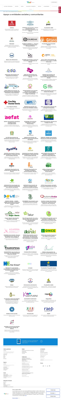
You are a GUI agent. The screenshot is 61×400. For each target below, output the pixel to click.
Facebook (45, 366)
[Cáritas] (11, 23)
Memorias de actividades (44, 354)
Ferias (4, 352)
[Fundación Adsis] (48, 280)
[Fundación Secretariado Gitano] (48, 39)
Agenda (4, 350)
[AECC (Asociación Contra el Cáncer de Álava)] (48, 86)
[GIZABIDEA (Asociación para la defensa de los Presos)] (30, 197)
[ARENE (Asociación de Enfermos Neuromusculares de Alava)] (30, 133)
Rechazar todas (53, 396)
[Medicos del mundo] (11, 309)
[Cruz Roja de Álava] (11, 102)
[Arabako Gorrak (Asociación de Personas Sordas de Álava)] (11, 322)
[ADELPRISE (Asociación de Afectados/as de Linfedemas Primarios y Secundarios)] (11, 86)
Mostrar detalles (15, 398)
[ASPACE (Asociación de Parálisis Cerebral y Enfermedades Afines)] (30, 165)
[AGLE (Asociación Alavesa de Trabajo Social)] (48, 117)
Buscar (60, 11)
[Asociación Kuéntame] (30, 294)
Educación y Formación (30, 6)
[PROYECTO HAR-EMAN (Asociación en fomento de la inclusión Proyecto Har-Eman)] (11, 263)
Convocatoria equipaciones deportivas (27, 359)
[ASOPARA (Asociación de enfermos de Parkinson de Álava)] (11, 165)
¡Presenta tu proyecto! (26, 358)
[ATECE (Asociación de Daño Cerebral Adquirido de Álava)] (48, 181)
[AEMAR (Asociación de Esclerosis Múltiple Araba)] (30, 102)
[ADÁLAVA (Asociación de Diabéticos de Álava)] (11, 70)
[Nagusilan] (48, 294)
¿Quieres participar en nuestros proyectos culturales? (27, 373)
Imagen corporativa (43, 355)
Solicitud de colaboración (25, 368)
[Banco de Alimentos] (11, 55)
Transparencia (42, 356)
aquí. (26, 395)
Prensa (30, 9)
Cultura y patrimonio (7, 349)
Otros (12, 352)
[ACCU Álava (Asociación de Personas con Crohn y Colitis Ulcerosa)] (48, 55)
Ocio (4, 355)
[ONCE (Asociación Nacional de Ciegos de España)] (48, 230)
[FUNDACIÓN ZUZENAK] (30, 247)
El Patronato (42, 351)
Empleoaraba (24, 351)
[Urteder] (30, 263)
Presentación (42, 350)
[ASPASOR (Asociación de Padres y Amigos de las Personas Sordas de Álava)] (30, 181)
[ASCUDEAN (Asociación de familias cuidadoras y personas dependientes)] (48, 149)
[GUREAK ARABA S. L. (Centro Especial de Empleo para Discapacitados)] (30, 39)
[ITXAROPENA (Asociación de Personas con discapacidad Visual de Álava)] (11, 247)
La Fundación (54, 6)
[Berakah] (11, 39)
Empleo (39, 6)
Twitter (43, 366)
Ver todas (4, 358)
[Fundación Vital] (4, 4)
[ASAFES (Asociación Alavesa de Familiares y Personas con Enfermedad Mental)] (11, 149)
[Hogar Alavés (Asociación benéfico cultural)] (11, 213)
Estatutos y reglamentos (44, 353)
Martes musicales (24, 374)
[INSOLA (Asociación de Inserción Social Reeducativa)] (48, 247)
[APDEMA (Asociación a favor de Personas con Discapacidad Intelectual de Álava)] (30, 23)
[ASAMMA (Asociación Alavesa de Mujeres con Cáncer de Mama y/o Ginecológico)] (11, 230)
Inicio (4, 11)
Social (22, 6)
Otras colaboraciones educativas (8, 386)
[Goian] (11, 280)
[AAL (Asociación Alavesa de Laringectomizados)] (48, 102)
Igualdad (7, 352)
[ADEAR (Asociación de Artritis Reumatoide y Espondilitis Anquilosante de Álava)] (48, 70)
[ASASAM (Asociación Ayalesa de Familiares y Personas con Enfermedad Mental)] (30, 149)
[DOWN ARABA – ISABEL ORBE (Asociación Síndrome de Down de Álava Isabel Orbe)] (11, 197)
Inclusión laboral (24, 352)
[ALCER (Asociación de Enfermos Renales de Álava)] (11, 133)
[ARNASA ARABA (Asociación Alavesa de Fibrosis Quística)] (48, 133)
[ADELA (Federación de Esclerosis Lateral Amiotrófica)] (48, 165)
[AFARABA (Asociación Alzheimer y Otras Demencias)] (30, 117)
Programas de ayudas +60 (7, 376)
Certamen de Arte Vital (25, 376)
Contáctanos (54, 2)
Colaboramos (46, 6)
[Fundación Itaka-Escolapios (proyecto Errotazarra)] (11, 294)
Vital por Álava (24, 375)
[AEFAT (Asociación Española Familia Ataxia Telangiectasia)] (11, 117)
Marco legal (42, 357)
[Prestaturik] (30, 309)
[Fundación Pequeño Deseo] (48, 263)
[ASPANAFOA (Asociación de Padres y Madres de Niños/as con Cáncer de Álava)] (11, 181)
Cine (4, 357)
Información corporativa (44, 352)
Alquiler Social (5, 374)
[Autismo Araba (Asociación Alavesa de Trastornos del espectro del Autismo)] (48, 197)
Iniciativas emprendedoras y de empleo (28, 350)
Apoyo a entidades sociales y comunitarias (7, 375)
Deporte (16, 6)
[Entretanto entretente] (30, 280)
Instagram (49, 366)
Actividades (5, 367)
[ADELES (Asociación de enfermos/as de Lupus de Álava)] (30, 70)
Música (10, 352)
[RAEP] (48, 309)
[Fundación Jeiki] (48, 23)
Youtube (47, 366)
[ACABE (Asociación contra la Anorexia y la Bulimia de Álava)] (30, 55)
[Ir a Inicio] (30, 2)
